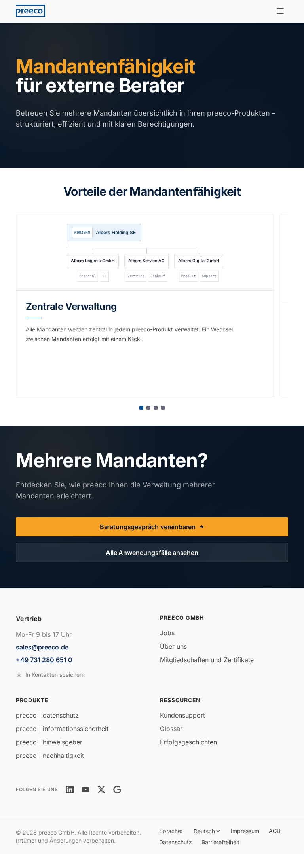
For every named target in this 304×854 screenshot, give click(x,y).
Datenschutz (175, 842)
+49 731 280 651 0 (44, 660)
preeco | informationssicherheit (62, 729)
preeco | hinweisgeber (49, 742)
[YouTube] (85, 789)
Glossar (171, 729)
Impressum (245, 830)
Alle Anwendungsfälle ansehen (152, 553)
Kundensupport (182, 715)
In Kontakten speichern (55, 674)
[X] (101, 789)
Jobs (167, 633)
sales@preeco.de (42, 647)
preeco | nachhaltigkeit (50, 755)
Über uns (173, 646)
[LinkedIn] (70, 789)
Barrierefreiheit (220, 842)
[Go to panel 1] (141, 408)
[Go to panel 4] (163, 408)
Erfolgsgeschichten (188, 742)
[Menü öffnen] (280, 11)
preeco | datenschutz (47, 715)
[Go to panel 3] (156, 408)
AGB (274, 830)
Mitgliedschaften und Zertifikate (207, 660)
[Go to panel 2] (148, 408)
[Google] (117, 789)
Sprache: (170, 830)
